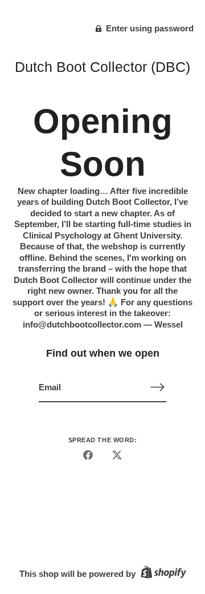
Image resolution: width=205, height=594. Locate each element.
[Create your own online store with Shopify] (162, 574)
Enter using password (149, 28)
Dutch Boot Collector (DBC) (102, 67)
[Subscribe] (157, 387)
